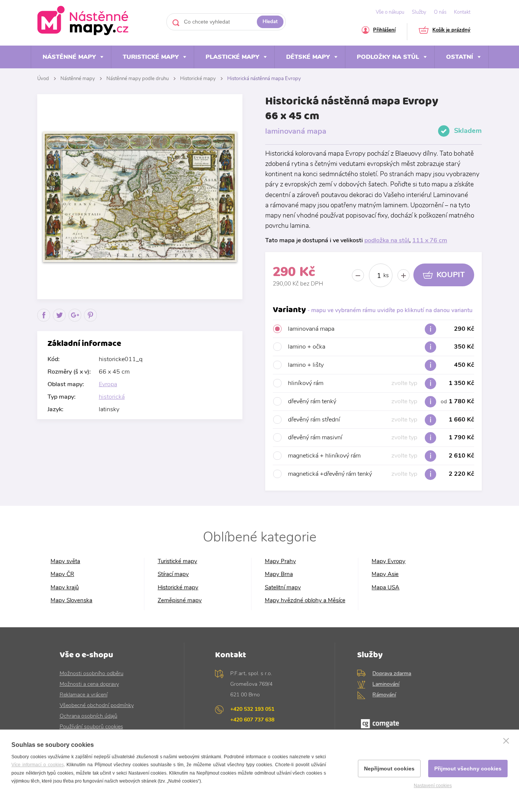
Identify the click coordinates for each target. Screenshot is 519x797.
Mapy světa (65, 561)
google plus (75, 321)
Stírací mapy (173, 574)
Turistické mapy (151, 57)
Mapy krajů (65, 587)
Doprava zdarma (391, 673)
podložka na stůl (386, 240)
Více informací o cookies (37, 764)
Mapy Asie (385, 574)
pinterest (90, 321)
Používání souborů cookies (91, 726)
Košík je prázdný (451, 30)
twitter (59, 321)
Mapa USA (385, 587)
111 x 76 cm (429, 240)
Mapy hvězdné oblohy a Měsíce (305, 600)
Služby (419, 12)
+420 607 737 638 (252, 719)
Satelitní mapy (283, 587)
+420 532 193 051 (252, 709)
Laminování (385, 684)
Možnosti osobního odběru (91, 673)
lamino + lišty (381, 365)
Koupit (451, 275)
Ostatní (459, 57)
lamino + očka (381, 346)
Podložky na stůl (388, 57)
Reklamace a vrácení (84, 694)
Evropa (108, 384)
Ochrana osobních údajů (88, 716)
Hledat (270, 21)
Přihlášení (384, 30)
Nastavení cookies (433, 785)
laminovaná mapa (381, 329)
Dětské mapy (308, 57)
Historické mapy (198, 78)
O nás (440, 12)
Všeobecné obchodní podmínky (97, 705)
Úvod (43, 78)
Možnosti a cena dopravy (89, 684)
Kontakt (462, 12)
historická (112, 397)
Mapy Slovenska (71, 600)
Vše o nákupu (390, 12)
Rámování (384, 694)
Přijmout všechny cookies (468, 768)
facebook (44, 321)
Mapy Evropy (388, 561)
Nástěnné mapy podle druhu (137, 78)
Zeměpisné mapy (180, 600)
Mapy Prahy (280, 561)
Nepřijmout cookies (389, 768)
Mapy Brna (279, 574)
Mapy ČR (62, 574)
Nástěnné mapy (69, 57)
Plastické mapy (232, 57)
